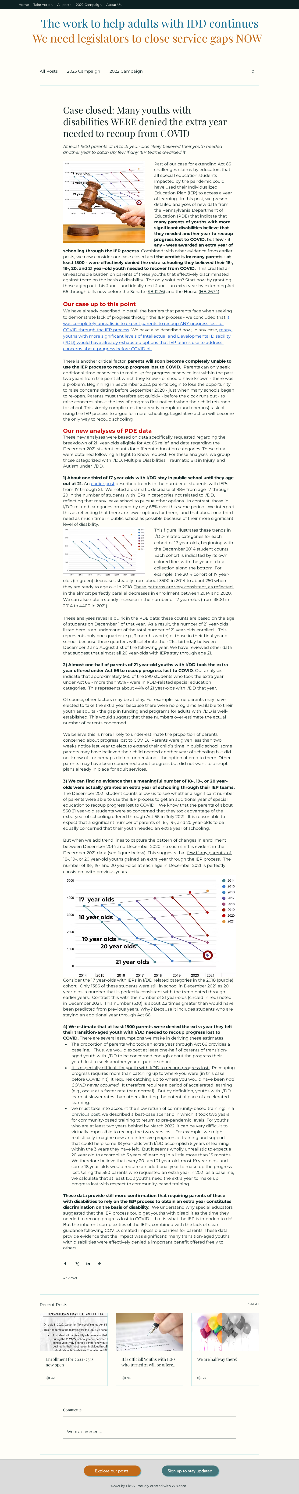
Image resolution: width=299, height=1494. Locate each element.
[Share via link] (99, 1263)
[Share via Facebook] (65, 1263)
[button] (253, 71)
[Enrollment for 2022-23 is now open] (73, 1332)
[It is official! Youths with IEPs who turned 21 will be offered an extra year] (149, 1332)
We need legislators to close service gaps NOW (147, 37)
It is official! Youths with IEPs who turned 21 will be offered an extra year (148, 1362)
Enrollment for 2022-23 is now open (69, 1362)
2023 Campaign (83, 71)
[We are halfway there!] (225, 1332)
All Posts (49, 71)
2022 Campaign (126, 71)
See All (253, 1304)
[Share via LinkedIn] (88, 1263)
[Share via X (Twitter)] (77, 1263)
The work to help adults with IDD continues (150, 22)
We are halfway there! (217, 1359)
